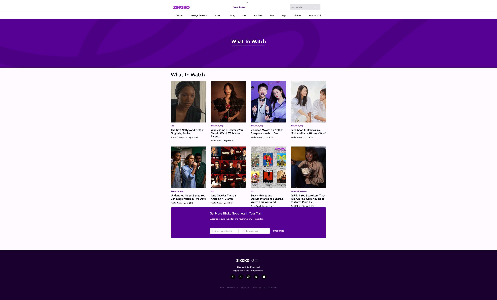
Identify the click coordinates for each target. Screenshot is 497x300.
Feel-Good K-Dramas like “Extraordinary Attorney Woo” (308, 131)
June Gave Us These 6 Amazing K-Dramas (223, 197)
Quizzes (303, 191)
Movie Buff (295, 191)
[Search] (315, 7)
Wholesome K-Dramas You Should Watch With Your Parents (227, 133)
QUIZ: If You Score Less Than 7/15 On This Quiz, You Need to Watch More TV (308, 199)
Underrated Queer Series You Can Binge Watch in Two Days (188, 197)
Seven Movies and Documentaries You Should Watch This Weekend (267, 199)
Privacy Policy (256, 287)
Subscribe (278, 231)
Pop (172, 126)
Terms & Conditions (270, 287)
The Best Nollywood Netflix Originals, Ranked (187, 131)
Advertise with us (232, 287)
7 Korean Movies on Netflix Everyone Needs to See (267, 131)
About (222, 287)
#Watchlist (215, 126)
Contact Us (245, 287)
